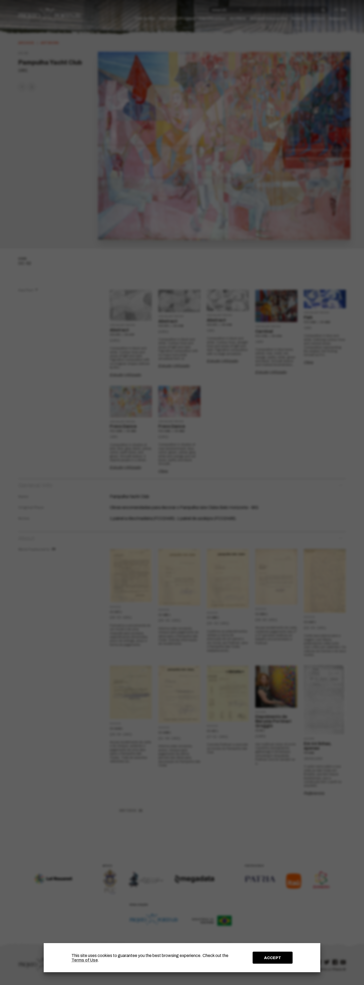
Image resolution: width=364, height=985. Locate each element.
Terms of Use (84, 960)
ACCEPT (272, 958)
